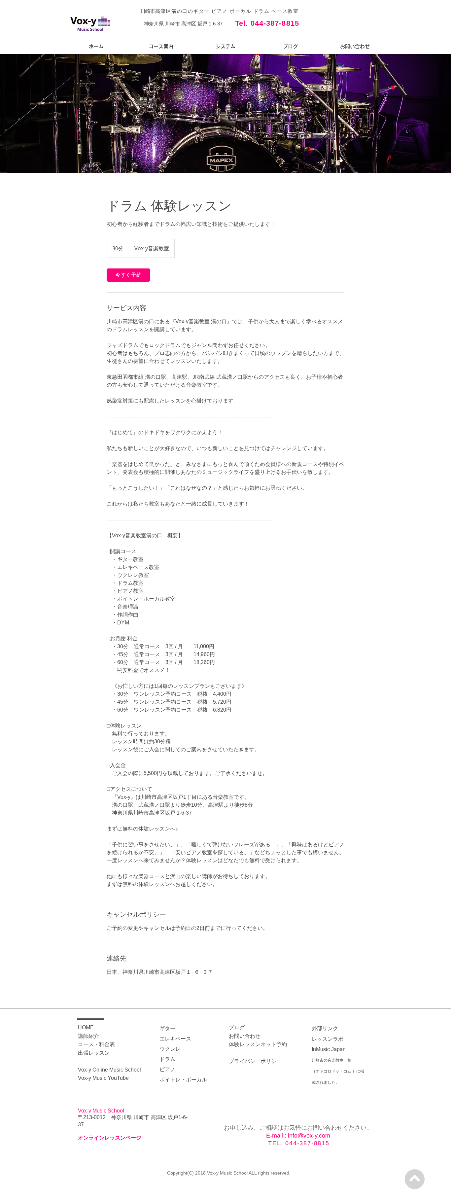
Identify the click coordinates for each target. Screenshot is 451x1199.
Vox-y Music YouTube (103, 1078)
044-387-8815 (307, 1143)
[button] (160, 46)
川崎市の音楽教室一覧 (331, 1060)
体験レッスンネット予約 (258, 1044)
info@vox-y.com (309, 1135)
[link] (128, 275)
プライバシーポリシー (255, 1061)
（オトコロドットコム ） (334, 1071)
